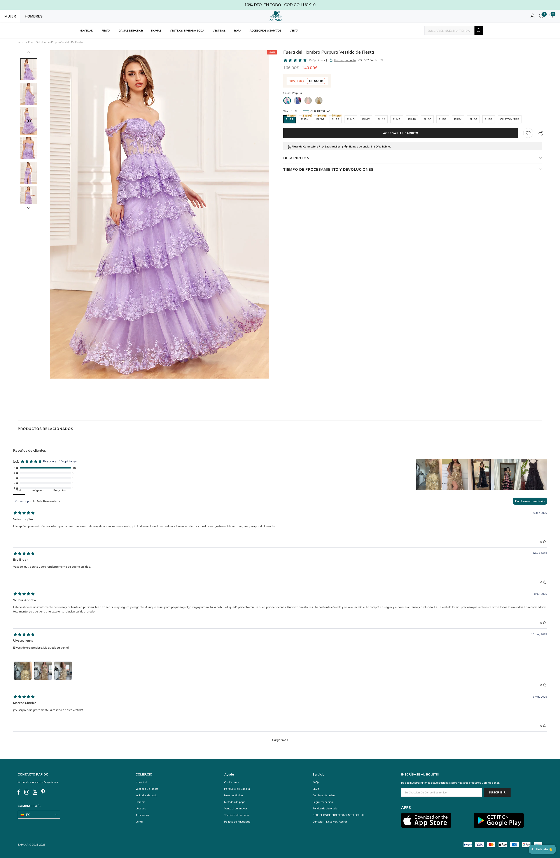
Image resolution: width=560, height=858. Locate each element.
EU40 (351, 119)
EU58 (488, 119)
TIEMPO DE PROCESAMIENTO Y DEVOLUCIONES (328, 169)
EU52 (442, 119)
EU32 (289, 119)
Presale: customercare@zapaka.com (39, 782)
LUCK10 (317, 80)
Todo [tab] (19, 490)
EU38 (335, 119)
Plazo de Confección (304, 146)
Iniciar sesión (531, 17)
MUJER (10, 16)
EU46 (397, 119)
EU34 (305, 119)
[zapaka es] (277, 16)
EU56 (473, 119)
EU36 (320, 119)
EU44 (381, 119)
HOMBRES (33, 16)
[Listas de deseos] (528, 133)
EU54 (458, 119)
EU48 (412, 119)
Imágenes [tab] (38, 490)
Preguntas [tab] (59, 490)
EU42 (366, 119)
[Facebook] (19, 792)
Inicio (21, 42)
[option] (159, 214)
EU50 (427, 119)
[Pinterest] (43, 792)
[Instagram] (27, 792)
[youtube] (35, 792)
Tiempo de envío (359, 146)
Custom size (509, 119)
